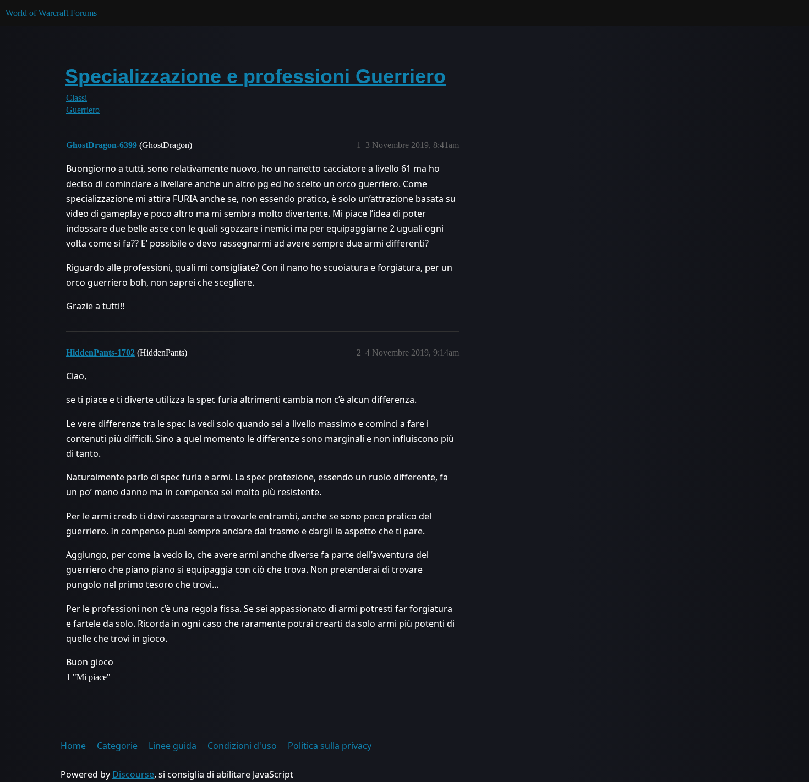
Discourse (133, 774)
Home (73, 746)
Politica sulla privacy (329, 746)
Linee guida (172, 746)
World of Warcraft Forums (51, 13)
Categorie (117, 746)
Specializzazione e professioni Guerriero (255, 76)
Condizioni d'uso (242, 746)
